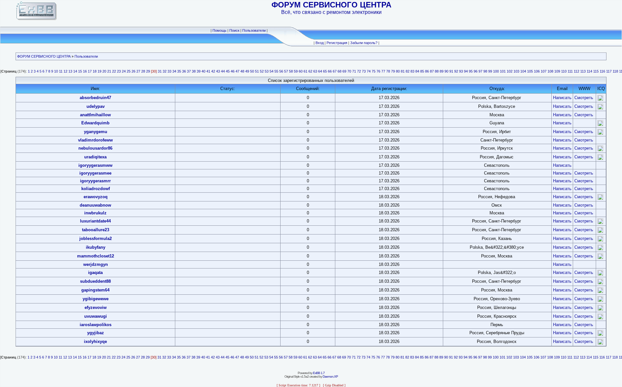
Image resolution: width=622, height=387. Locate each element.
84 (417, 71)
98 (485, 71)
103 (516, 71)
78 (388, 71)
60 (301, 71)
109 (557, 71)
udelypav (95, 106)
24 (124, 71)
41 (208, 71)
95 (471, 71)
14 (75, 71)
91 (451, 71)
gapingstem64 (95, 290)
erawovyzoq (96, 196)
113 (583, 71)
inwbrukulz (95, 213)
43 (218, 71)
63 (315, 71)
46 (233, 71)
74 (369, 71)
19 (99, 71)
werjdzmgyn (95, 264)
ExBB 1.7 (319, 373)
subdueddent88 (95, 281)
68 (339, 71)
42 (213, 71)
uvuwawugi (95, 316)
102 (510, 71)
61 (305, 71)
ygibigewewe (96, 298)
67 (335, 71)
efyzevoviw (96, 307)
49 (247, 71)
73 (364, 71)
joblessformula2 (95, 238)
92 (456, 71)
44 (223, 71)
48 (242, 71)
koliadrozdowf (95, 188)
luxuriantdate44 (95, 221)
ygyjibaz (95, 332)
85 (422, 71)
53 (267, 71)
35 (179, 71)
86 (427, 71)
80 (398, 71)
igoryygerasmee (95, 173)
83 (412, 71)
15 (80, 71)
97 (480, 71)
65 (325, 71)
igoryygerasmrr (95, 180)
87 (432, 71)
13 (70, 71)
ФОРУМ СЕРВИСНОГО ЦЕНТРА (44, 56)
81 (403, 71)
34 (174, 71)
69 (344, 71)
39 (199, 71)
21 (109, 71)
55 (276, 71)
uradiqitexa (95, 156)
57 (286, 71)
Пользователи (254, 30)
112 (576, 71)
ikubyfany (95, 247)
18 (95, 71)
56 (281, 71)
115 (596, 71)
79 (393, 71)
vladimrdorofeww (95, 140)
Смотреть (583, 97)
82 (407, 71)
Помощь (219, 30)
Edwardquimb (95, 122)
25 (129, 71)
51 (257, 71)
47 (237, 71)
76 (378, 71)
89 (441, 71)
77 (383, 71)
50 (252, 71)
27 (138, 71)
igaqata (95, 272)
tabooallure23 (95, 229)
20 (104, 71)
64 (320, 71)
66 (330, 71)
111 (570, 71)
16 (85, 71)
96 (476, 71)
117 (609, 71)
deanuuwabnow (95, 205)
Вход (320, 43)
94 (466, 71)
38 (194, 71)
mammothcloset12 (95, 256)
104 (523, 71)
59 (296, 71)
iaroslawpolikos (95, 324)
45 (228, 71)
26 (133, 71)
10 (56, 71)
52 (262, 71)
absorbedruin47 (95, 97)
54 (271, 71)
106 (537, 71)
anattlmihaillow (95, 114)
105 (530, 71)
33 (169, 71)
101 (503, 71)
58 (291, 71)
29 (148, 71)
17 (90, 71)
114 (589, 71)
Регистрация (337, 43)
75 (373, 71)
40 (203, 71)
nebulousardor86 (95, 148)
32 (165, 71)
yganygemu (95, 131)
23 (119, 71)
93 (461, 71)
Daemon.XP (330, 376)
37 (189, 71)
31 (160, 71)
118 (615, 71)
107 (544, 71)
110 (564, 71)
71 (354, 71)
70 (349, 71)
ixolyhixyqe (95, 341)
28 (143, 71)
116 (602, 71)
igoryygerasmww (95, 165)
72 (359, 71)
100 (496, 71)
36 (184, 71)
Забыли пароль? (363, 43)
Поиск (234, 30)
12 (65, 71)
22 (114, 71)
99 (490, 71)
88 (437, 71)
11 (61, 71)
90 (446, 71)
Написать (562, 97)
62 (310, 71)
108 (550, 71)
